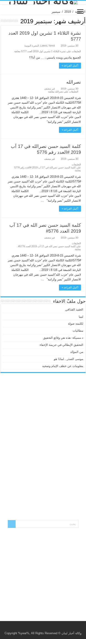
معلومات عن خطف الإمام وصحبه (62, 366)
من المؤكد (76, 352)
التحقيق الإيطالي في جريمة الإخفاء (61, 344)
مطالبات (78, 330)
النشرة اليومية (31, 45)
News (52, 45)
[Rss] (46, 628)
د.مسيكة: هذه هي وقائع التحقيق (63, 337)
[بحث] (12, 524)
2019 (67, 11)
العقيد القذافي (74, 309)
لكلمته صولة (75, 323)
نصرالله (73, 82)
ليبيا (81, 316)
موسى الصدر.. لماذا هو (68, 359)
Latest (43, 45)
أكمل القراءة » (70, 65)
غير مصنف (49, 88)
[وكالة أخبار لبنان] (43, 2)
